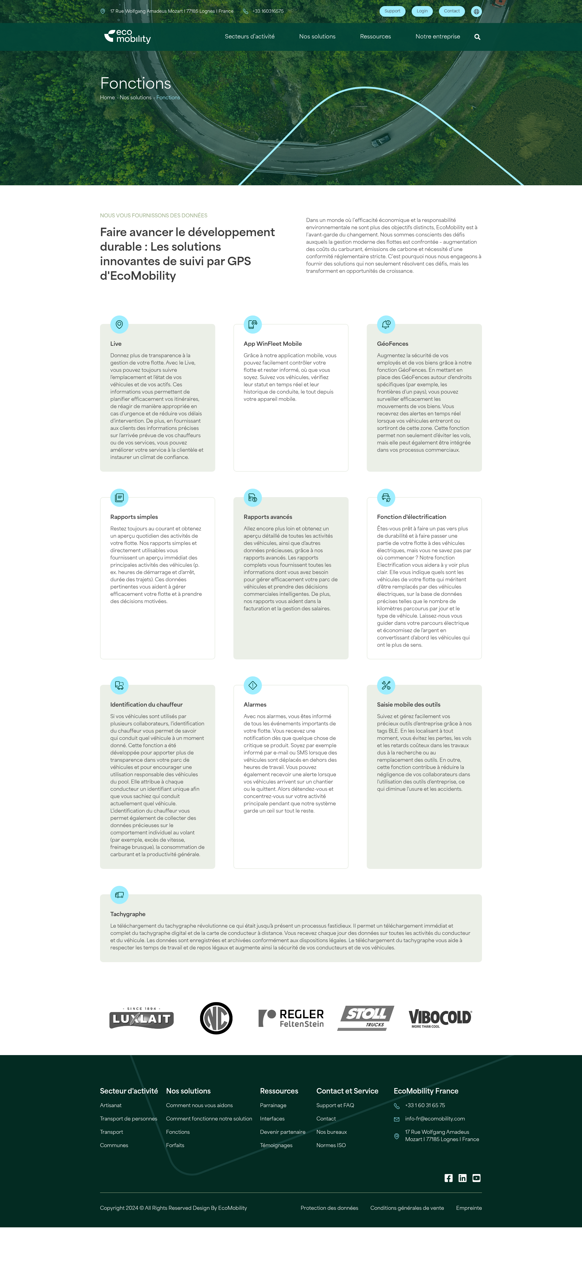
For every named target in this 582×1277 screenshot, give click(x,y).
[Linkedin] (462, 1178)
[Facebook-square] (448, 1178)
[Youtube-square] (476, 1178)
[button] (478, 37)
